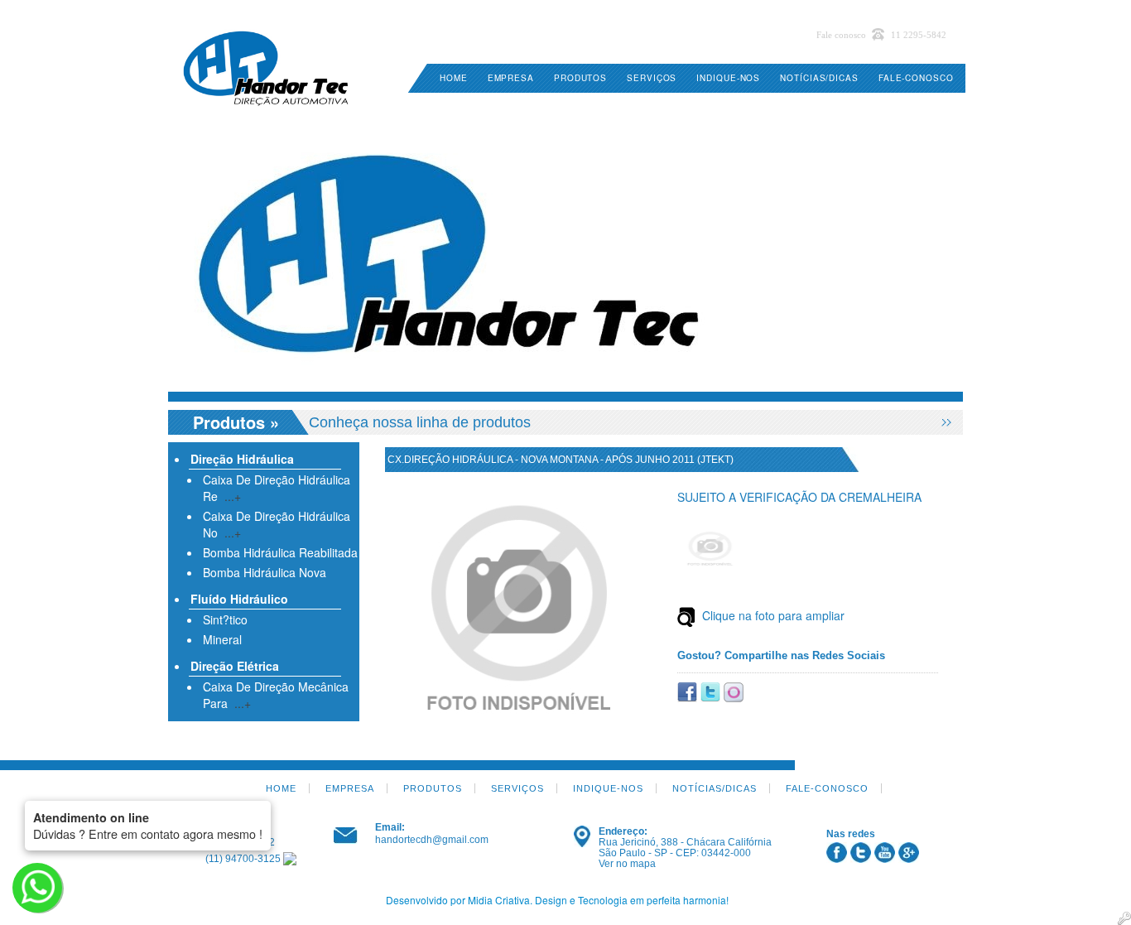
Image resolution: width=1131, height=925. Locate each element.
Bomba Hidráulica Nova (264, 572)
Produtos (229, 422)
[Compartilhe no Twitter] (712, 690)
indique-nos (728, 78)
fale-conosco (916, 78)
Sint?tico (225, 619)
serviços (651, 78)
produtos (580, 78)
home (454, 78)
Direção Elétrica (234, 666)
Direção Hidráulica (242, 458)
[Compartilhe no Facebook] (688, 690)
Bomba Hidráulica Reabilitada (280, 552)
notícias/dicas (819, 78)
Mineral (222, 639)
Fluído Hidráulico (239, 598)
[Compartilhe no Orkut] (734, 690)
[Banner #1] (565, 251)
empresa (511, 78)
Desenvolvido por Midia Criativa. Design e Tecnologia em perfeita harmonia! (557, 900)
